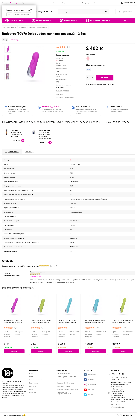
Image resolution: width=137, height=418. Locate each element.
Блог (31, 377)
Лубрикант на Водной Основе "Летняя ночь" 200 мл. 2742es (17, 133)
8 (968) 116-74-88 (107, 84)
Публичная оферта (63, 386)
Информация (86, 3)
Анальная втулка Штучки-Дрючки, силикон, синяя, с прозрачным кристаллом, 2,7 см (45, 134)
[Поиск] (106, 11)
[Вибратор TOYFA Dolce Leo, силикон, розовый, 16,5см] (14, 305)
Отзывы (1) (15, 40)
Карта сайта (33, 383)
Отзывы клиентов (35, 380)
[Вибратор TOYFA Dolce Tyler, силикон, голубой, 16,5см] (68, 305)
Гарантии (32, 392)
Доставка (56, 3)
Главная (3, 27)
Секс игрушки (11, 27)
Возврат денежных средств (66, 377)
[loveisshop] (14, 373)
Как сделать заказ (63, 373)
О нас (31, 373)
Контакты (32, 386)
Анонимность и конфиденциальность (64, 393)
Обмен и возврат (62, 380)
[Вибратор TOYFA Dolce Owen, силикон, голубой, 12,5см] (95, 305)
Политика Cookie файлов (65, 383)
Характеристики (12, 152)
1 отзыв (73, 47)
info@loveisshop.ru (117, 407)
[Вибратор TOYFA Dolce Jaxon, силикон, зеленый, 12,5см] (41, 305)
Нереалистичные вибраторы (38, 27)
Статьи (96, 3)
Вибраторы (22, 27)
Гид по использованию (70, 3)
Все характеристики (62, 90)
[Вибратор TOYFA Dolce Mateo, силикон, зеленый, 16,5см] (122, 305)
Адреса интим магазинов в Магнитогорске (36, 3)
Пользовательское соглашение (67, 389)
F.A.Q (31, 389)
